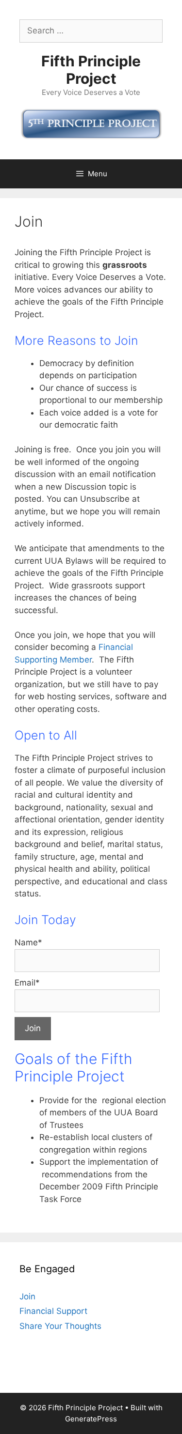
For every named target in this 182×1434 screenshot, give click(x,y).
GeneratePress (91, 1418)
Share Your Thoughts (60, 1326)
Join (27, 1296)
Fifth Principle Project (91, 69)
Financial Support (53, 1311)
